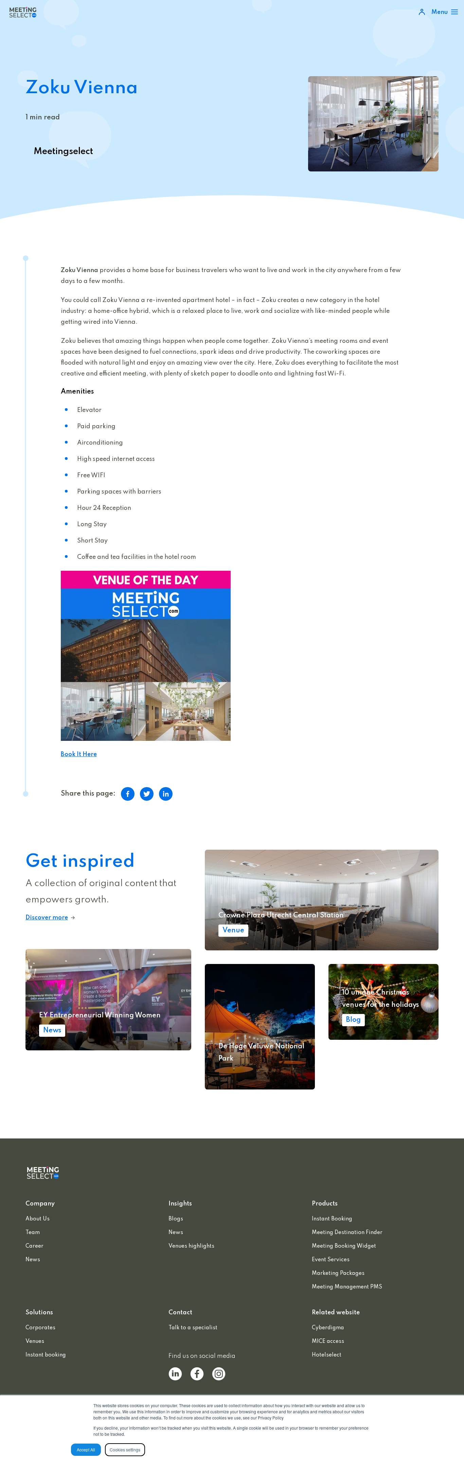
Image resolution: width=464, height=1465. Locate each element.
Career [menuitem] (34, 1246)
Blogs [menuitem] (175, 1219)
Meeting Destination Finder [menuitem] (347, 1232)
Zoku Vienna (79, 270)
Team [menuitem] (32, 1232)
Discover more (46, 918)
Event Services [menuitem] (331, 1260)
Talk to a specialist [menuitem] (192, 1328)
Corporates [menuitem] (40, 1328)
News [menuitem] (32, 1260)
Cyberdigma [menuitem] (328, 1328)
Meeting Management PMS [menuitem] (347, 1287)
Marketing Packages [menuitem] (338, 1273)
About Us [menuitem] (37, 1219)
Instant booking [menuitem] (45, 1355)
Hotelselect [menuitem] (326, 1355)
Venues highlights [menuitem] (191, 1246)
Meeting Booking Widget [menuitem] (344, 1246)
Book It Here (79, 754)
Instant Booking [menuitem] (332, 1219)
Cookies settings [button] (125, 1449)
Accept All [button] (86, 1449)
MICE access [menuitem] (328, 1341)
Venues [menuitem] (34, 1341)
